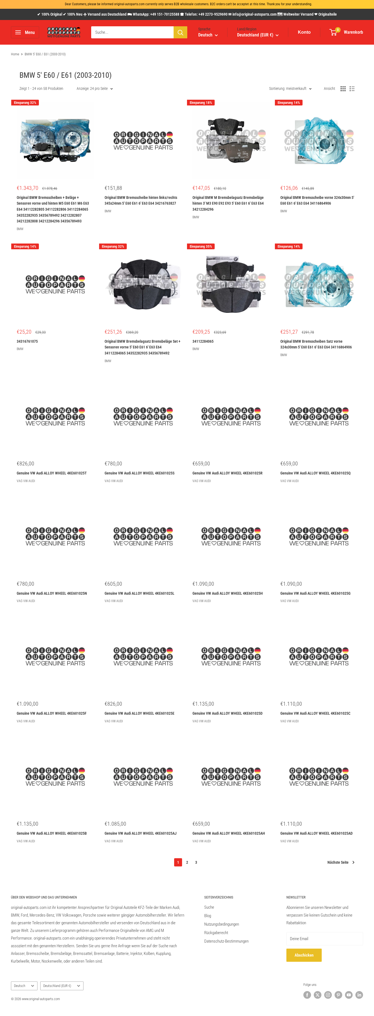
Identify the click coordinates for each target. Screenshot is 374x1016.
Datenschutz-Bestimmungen (226, 941)
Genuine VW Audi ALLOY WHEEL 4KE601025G (315, 593)
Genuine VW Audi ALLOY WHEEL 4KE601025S (139, 473)
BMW (20, 229)
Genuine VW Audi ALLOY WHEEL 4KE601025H (227, 593)
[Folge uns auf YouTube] (349, 995)
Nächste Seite (338, 862)
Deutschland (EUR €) (57, 986)
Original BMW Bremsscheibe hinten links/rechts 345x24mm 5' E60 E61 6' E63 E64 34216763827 (141, 200)
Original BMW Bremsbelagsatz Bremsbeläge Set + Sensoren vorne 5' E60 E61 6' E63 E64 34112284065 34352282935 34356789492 (142, 347)
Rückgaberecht (216, 932)
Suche (209, 907)
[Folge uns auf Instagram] (328, 995)
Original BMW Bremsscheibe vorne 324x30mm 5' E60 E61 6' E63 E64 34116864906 (317, 200)
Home (15, 54)
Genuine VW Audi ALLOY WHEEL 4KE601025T (52, 473)
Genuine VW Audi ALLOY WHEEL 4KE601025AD (316, 833)
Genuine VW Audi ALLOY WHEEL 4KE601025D (227, 713)
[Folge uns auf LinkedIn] (359, 995)
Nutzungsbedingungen (221, 924)
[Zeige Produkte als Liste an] (352, 88)
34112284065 (203, 341)
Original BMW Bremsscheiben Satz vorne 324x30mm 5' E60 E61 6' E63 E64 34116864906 (316, 344)
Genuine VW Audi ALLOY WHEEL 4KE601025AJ (141, 833)
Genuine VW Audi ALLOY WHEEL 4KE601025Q (315, 473)
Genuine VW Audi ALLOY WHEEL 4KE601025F (52, 713)
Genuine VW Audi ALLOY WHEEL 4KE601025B (52, 833)
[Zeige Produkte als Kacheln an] (343, 88)
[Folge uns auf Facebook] (307, 995)
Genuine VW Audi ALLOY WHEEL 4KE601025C (315, 713)
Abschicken (304, 955)
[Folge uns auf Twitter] (317, 995)
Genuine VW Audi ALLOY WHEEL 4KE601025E (139, 713)
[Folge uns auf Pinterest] (338, 995)
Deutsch (19, 986)
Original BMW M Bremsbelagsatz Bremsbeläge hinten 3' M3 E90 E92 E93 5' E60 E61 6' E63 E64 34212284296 (228, 203)
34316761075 (27, 341)
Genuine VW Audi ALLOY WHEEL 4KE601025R (227, 473)
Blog (207, 915)
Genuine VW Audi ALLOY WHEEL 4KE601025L (139, 593)
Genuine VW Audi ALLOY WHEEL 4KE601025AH (228, 833)
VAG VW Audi (26, 481)
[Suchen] (180, 32)
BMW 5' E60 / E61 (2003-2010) (45, 54)
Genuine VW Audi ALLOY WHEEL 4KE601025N (52, 593)
